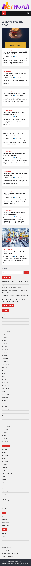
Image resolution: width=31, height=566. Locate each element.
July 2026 (4, 314)
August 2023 (5, 397)
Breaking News (7, 50)
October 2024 (5, 361)
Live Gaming (5, 491)
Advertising (4, 449)
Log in (3, 516)
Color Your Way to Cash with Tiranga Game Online (14, 194)
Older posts (5, 268)
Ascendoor (10, 564)
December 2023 (5, 385)
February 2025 (5, 350)
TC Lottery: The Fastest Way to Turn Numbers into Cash (14, 135)
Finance (4, 470)
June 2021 (4, 421)
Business (4, 458)
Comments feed (5, 522)
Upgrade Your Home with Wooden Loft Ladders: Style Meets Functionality (14, 291)
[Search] (28, 13)
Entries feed (5, 519)
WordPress (24, 564)
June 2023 (4, 403)
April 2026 (4, 317)
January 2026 (5, 323)
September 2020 (6, 427)
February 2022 (5, 418)
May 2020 (4, 436)
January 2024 (5, 382)
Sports (3, 506)
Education (4, 464)
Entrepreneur (5, 467)
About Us (4, 533)
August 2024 (5, 367)
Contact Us (4, 545)
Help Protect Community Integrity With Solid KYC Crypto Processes (15, 53)
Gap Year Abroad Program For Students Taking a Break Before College (15, 282)
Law (3, 488)
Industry (4, 479)
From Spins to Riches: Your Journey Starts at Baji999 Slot (14, 213)
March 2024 (4, 379)
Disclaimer (4, 536)
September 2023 (6, 394)
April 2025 (4, 344)
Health (3, 476)
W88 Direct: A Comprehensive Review (14, 93)
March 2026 (4, 320)
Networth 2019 (17, 562)
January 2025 (5, 352)
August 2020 (5, 430)
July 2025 (4, 335)
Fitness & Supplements (7, 473)
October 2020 (5, 424)
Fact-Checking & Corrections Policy (10, 553)
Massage (4, 494)
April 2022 (4, 415)
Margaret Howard (9, 56)
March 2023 (4, 406)
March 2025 (4, 347)
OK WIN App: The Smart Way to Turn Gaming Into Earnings (14, 154)
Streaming (4, 509)
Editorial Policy (5, 550)
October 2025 (5, 329)
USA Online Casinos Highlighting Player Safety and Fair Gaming (15, 296)
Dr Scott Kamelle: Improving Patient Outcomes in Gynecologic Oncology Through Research (13, 286)
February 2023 (5, 409)
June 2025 (4, 338)
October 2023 (5, 391)
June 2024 (4, 373)
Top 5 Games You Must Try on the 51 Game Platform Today (14, 113)
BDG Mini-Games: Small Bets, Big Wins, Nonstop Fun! (15, 174)
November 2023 (5, 388)
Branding (4, 452)
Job (2, 485)
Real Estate (4, 503)
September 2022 (6, 412)
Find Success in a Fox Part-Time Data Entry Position (14, 253)
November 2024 (5, 358)
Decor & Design (5, 461)
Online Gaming (5, 500)
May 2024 (4, 376)
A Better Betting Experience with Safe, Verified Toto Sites (15, 74)
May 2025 (4, 341)
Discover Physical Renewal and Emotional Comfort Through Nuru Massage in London (14, 300)
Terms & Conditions (6, 547)
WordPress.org (5, 525)
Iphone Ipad (4, 482)
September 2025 (6, 332)
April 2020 (4, 439)
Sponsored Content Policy (8, 556)
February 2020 (5, 442)
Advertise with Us (6, 542)
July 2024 (4, 370)
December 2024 (5, 355)
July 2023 (4, 400)
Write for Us (5, 539)
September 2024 (6, 364)
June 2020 (4, 433)
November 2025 (5, 326)
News (3, 497)
